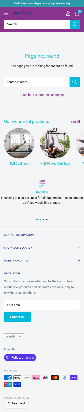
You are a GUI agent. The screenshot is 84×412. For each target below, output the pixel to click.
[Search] (75, 24)
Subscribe (17, 317)
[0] (76, 13)
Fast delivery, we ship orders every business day (42, 3)
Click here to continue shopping (42, 95)
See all (75, 122)
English (10, 336)
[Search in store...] (75, 82)
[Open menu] (6, 13)
